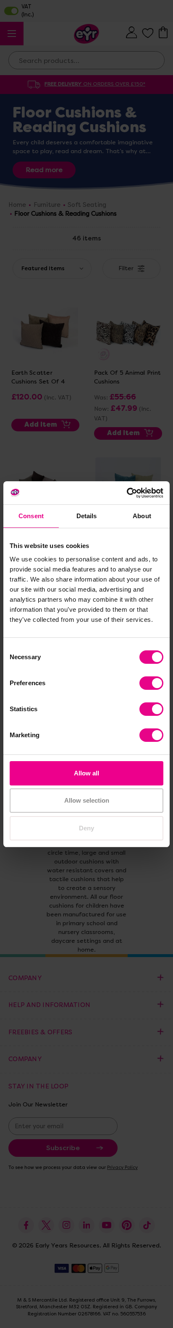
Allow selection (86, 800)
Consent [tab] (31, 515)
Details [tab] (86, 515)
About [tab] (142, 515)
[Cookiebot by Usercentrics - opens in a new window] (126, 493)
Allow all (86, 773)
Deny (86, 828)
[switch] (151, 683)
